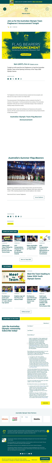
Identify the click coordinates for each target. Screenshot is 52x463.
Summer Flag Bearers (39, 197)
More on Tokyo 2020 (26, 259)
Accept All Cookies (45, 458)
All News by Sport (26, 311)
